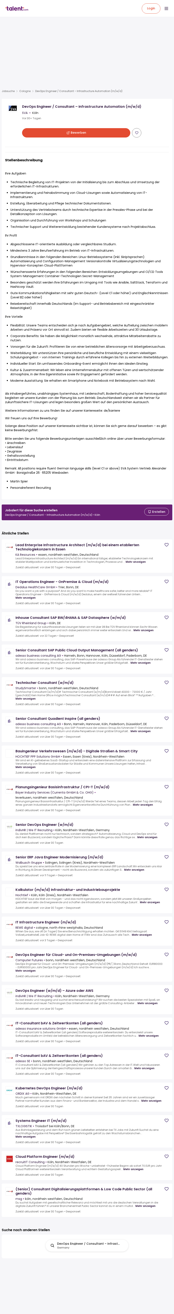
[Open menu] (166, 8)
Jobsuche (8, 91)
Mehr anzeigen (136, 562)
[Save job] (136, 132)
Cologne (25, 91)
